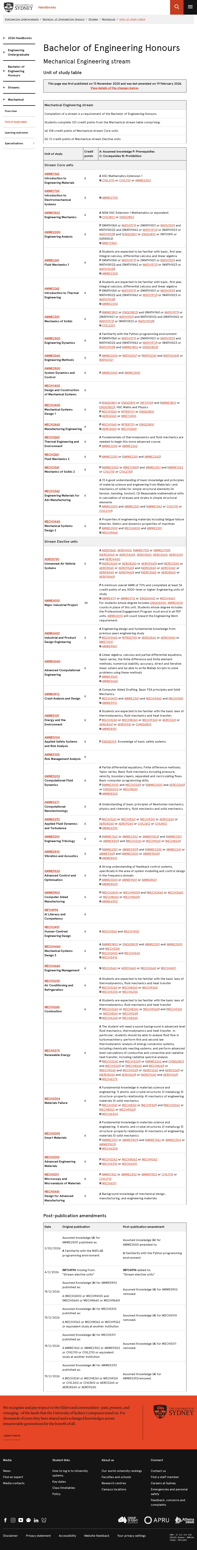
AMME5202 (52, 776)
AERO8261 (106, 724)
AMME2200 (110, 273)
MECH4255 (110, 992)
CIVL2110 (108, 180)
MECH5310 (51, 1157)
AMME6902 (110, 901)
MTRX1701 (128, 411)
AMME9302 (150, 836)
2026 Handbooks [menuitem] (20, 38)
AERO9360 (126, 568)
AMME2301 (51, 317)
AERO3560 (144, 555)
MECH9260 (150, 720)
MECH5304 (52, 1098)
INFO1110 (146, 403)
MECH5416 (109, 957)
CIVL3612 (144, 823)
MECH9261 (147, 819)
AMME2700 (110, 197)
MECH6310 (129, 1164)
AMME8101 (109, 729)
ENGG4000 (147, 598)
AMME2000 (52, 232)
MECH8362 (107, 1109)
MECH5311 (51, 1174)
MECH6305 (110, 1148)
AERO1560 (109, 550)
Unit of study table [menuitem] (16, 122)
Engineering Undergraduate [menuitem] (18, 52)
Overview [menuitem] (11, 111)
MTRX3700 (129, 637)
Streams (93, 19)
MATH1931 (167, 225)
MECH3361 (51, 467)
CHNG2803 (143, 724)
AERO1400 (124, 550)
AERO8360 (106, 568)
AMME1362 (51, 174)
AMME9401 (109, 646)
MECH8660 (111, 897)
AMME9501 (129, 880)
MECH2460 (52, 424)
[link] (24, 1471)
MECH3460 (52, 521)
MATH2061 (150, 355)
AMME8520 (110, 884)
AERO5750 (51, 559)
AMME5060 (110, 681)
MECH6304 (110, 1114)
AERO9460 (126, 572)
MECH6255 (130, 992)
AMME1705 (51, 191)
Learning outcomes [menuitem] (16, 132)
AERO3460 (126, 555)
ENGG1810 (149, 234)
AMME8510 (109, 858)
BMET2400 (128, 416)
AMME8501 (149, 880)
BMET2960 (109, 243)
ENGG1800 (146, 411)
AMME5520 (52, 871)
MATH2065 (170, 355)
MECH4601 (167, 598)
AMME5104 (52, 737)
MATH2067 (129, 355)
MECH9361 (148, 1105)
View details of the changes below (114, 88)
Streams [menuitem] (13, 87)
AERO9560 (106, 576)
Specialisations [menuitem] (14, 143)
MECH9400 (131, 892)
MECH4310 (109, 1164)
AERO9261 (124, 724)
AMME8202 (110, 793)
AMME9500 (151, 854)
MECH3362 (52, 491)
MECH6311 (109, 1183)
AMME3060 (52, 355)
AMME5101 (51, 715)
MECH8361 (129, 1105)
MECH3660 (129, 429)
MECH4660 (52, 966)
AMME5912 (109, 703)
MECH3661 (109, 968)
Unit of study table (132, 19)
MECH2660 (148, 968)
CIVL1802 (108, 217)
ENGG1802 (126, 217)
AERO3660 (128, 968)
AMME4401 (52, 633)
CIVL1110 (125, 180)
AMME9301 (110, 841)
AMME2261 (51, 260)
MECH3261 (51, 454)
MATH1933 (106, 234)
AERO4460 (112, 559)
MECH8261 (130, 789)
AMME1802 (52, 213)
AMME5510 (52, 851)
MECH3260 (52, 437)
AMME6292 (110, 828)
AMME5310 (51, 836)
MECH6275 (109, 1079)
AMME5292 (52, 819)
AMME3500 (52, 368)
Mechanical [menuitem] (16, 99)
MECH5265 (52, 1007)
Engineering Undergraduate (22, 19)
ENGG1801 (130, 234)
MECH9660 (131, 897)
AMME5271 (51, 802)
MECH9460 (110, 532)
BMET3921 (106, 642)
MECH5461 (51, 1191)
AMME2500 (52, 338)
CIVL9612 (161, 823)
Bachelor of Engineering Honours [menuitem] (16, 71)
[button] (177, 7)
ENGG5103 (109, 741)
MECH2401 (51, 927)
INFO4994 (51, 910)
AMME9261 (106, 854)
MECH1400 (52, 385)
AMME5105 (52, 754)
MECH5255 (52, 981)
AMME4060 (52, 661)
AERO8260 (129, 563)
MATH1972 (150, 230)
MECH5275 (52, 1050)
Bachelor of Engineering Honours (63, 19)
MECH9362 (127, 1109)
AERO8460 (106, 572)
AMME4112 (128, 598)
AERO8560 (168, 572)
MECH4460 (52, 946)
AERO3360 (171, 563)
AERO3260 (160, 555)
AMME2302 (143, 180)
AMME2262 (51, 288)
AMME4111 (109, 598)
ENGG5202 (110, 789)
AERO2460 (109, 416)
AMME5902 (52, 892)
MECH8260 (130, 720)
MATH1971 (128, 225)
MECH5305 (52, 1133)
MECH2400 (52, 405)
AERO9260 (148, 563)
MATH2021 (106, 360)
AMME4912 (51, 694)
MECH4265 (110, 1018)
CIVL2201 (108, 325)
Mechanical (108, 19)
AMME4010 (52, 600)
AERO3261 (176, 555)
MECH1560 (109, 411)
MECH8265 (130, 1018)
